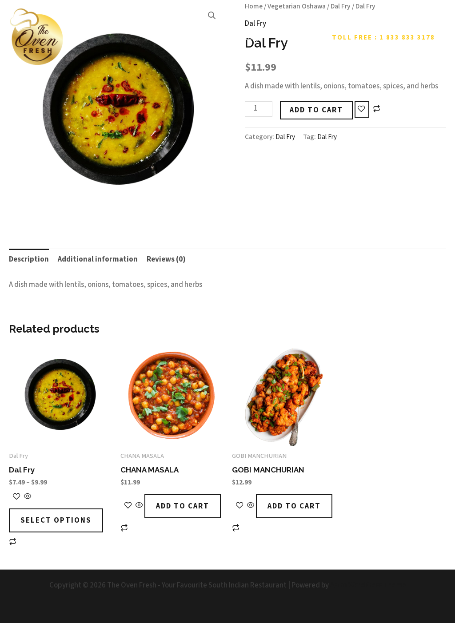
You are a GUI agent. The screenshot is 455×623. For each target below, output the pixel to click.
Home (158, 37)
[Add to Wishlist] (362, 109)
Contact (289, 37)
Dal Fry (285, 137)
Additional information (98, 259)
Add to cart (316, 110)
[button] (383, 38)
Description (29, 259)
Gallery (246, 37)
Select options (56, 520)
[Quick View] (27, 497)
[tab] (29, 259)
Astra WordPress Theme (368, 585)
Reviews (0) (166, 259)
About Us (201, 37)
